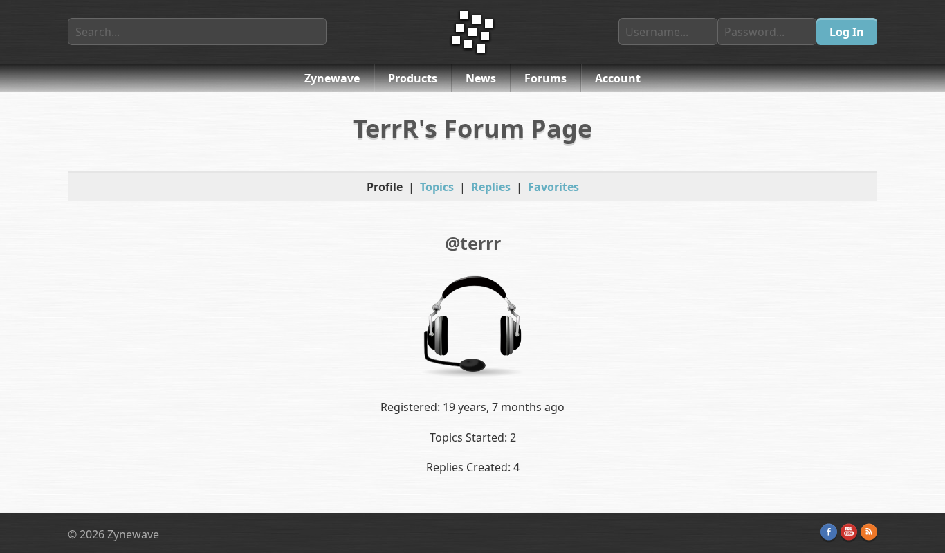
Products (412, 78)
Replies (491, 186)
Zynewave (332, 78)
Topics (437, 186)
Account (618, 78)
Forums (545, 78)
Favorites (553, 186)
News (481, 78)
